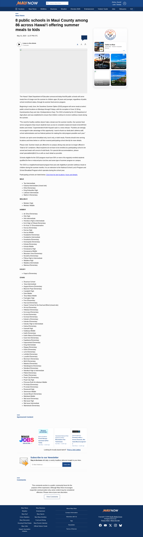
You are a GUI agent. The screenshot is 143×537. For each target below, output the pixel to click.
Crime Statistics (24, 517)
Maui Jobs (24, 526)
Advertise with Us (71, 516)
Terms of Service (71, 529)
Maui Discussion (25, 520)
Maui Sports (40, 514)
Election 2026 (75, 9)
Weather (64, 9)
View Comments (52, 497)
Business (53, 9)
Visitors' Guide (103, 9)
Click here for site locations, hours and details (61, 175)
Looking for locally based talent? (62, 450)
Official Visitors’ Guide (40, 526)
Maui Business (40, 508)
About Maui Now (71, 508)
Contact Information (71, 512)
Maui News (32, 9)
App (71, 521)
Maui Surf (25, 514)
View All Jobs (27, 443)
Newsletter (71, 525)
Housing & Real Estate (25, 523)
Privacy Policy (105, 520)
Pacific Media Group (116, 517)
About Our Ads (115, 520)
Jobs (113, 9)
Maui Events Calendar (40, 523)
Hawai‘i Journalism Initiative (24, 530)
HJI (131, 9)
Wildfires (43, 9)
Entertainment (89, 9)
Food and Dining (41, 520)
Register (119, 4)
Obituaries (122, 9)
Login (114, 4)
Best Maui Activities (40, 517)
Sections (21, 9)
